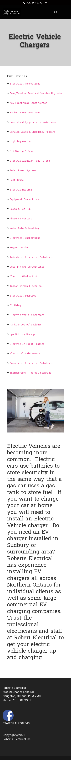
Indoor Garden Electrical (26, 286)
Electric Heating (21, 189)
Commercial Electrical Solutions (31, 363)
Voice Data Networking (24, 228)
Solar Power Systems (23, 170)
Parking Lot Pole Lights (26, 324)
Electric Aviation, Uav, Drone (30, 160)
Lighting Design (20, 141)
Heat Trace (17, 180)
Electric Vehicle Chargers (27, 315)
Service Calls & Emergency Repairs (32, 131)
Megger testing (19, 247)
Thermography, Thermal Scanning (30, 372)
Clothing (15, 305)
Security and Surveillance (27, 266)
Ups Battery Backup (22, 334)
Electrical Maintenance (25, 353)
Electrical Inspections (25, 237)
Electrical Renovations (25, 83)
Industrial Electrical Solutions (31, 257)
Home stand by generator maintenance (34, 122)
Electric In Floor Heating (27, 343)
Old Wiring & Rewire (23, 151)
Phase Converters (21, 218)
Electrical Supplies (23, 295)
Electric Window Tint (23, 276)
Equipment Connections (24, 199)
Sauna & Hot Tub (20, 209)
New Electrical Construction (28, 103)
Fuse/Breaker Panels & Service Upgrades (36, 93)
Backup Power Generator (25, 112)
